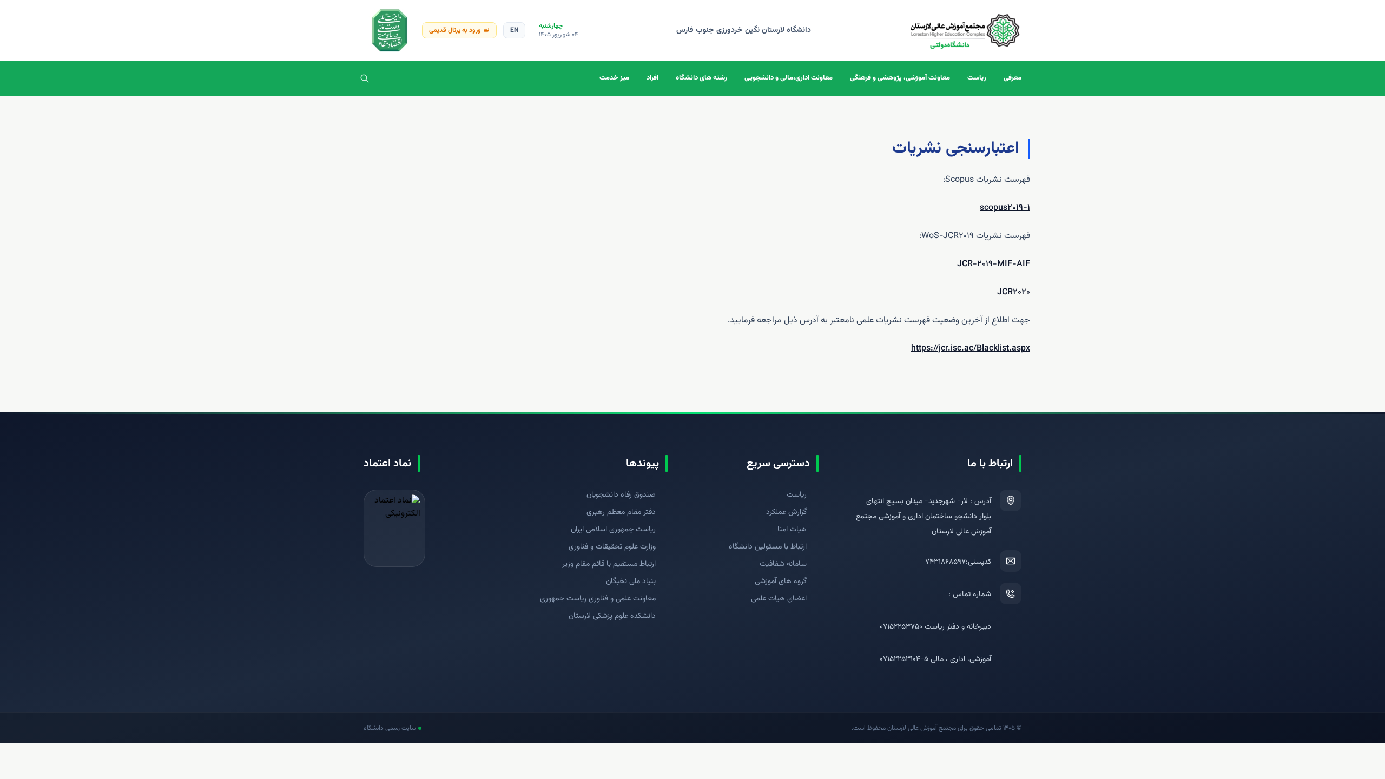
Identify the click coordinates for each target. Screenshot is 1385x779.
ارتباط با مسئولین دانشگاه (768, 547)
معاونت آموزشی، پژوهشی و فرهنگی (900, 77)
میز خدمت (614, 77)
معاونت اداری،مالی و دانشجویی (788, 77)
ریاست (976, 77)
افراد (652, 77)
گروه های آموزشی (781, 581)
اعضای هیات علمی (779, 598)
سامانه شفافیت (783, 564)
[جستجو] (364, 78)
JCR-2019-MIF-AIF (993, 264)
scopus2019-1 (1005, 208)
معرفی (1012, 77)
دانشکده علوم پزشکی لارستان (612, 616)
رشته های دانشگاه (701, 77)
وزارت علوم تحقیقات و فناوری (612, 547)
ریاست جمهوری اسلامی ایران (613, 529)
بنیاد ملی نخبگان (631, 581)
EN (514, 30)
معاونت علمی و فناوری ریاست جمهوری (598, 598)
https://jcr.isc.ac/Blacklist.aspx (970, 348)
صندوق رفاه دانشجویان (621, 495)
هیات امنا (792, 529)
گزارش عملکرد (786, 512)
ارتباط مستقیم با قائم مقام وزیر (609, 564)
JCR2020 (1013, 292)
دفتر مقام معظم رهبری (621, 512)
